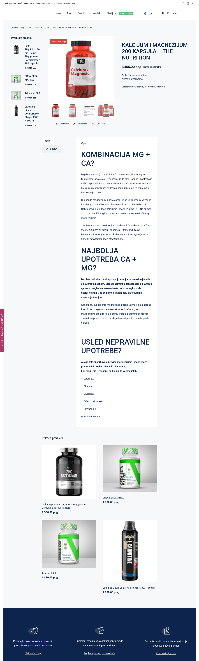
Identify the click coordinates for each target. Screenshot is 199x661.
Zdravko (79, 542)
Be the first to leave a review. (134, 75)
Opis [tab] (47, 141)
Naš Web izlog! (33, 653)
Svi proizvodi (137, 87)
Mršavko (127, 552)
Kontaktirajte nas (166, 653)
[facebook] (183, 3)
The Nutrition (149, 87)
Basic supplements (58, 475)
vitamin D (94, 292)
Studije (85, 225)
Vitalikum (142, 467)
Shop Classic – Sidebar (29, 28)
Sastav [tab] (54, 148)
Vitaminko (160, 87)
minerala (119, 204)
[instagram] (188, 3)
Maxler (120, 552)
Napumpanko (119, 467)
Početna (14, 28)
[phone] (193, 3)
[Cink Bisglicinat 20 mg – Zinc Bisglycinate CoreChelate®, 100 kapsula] (69, 472)
